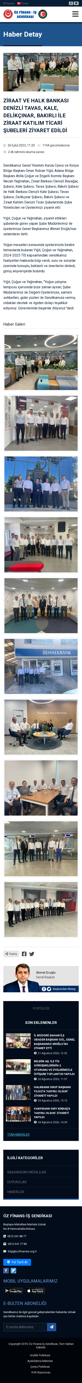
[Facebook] (71, 3)
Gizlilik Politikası (40, 1355)
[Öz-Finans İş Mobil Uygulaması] (14, 1291)
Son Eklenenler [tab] (41, 1022)
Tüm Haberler (18, 1134)
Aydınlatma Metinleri (40, 1361)
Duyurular (16, 1182)
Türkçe (25, 3)
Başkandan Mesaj (64, 989)
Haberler (15, 1192)
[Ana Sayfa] (25, 14)
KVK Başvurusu (41, 1372)
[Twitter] (76, 3)
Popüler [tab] (41, 1008)
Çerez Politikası (40, 1366)
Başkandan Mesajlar (26, 1172)
